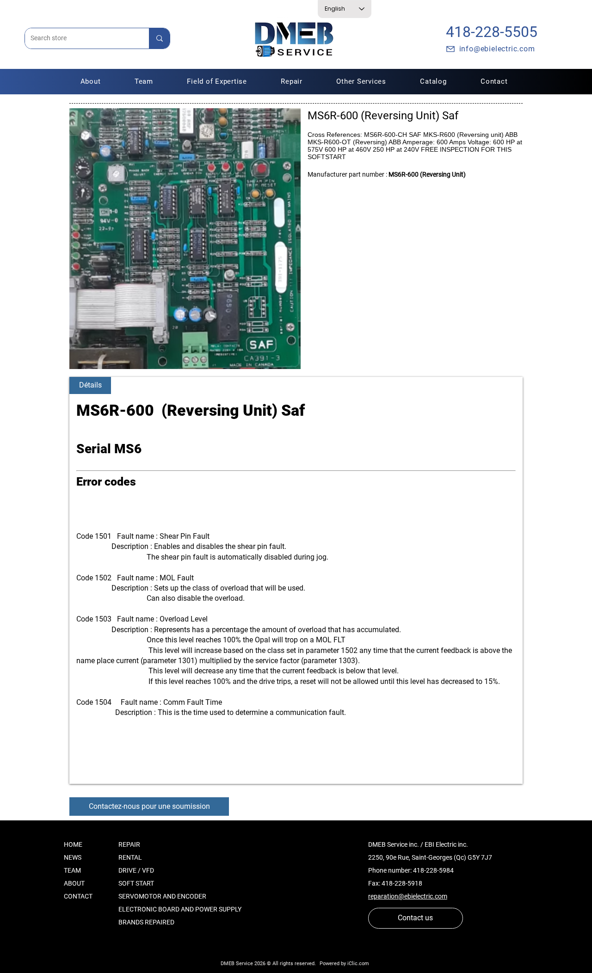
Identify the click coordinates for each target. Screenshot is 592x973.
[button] (292, 81)
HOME (73, 844)
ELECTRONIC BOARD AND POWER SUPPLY (179, 909)
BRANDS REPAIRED (146, 922)
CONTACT (78, 896)
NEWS (72, 857)
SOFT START (136, 883)
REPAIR (129, 844)
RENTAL (130, 857)
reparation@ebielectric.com (407, 896)
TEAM (72, 870)
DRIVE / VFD (136, 870)
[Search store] (159, 38)
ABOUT (74, 883)
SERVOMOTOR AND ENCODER (162, 896)
